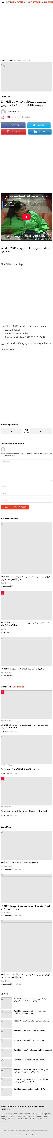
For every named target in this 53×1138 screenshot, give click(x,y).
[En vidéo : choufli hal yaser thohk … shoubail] (26, 791)
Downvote (41, 431)
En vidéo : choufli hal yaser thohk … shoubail (24, 811)
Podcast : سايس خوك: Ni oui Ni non (29, 1040)
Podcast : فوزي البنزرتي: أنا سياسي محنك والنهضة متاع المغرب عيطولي (25, 578)
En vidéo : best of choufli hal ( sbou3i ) (30, 1060)
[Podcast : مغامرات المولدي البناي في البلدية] (26, 651)
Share (4, 66)
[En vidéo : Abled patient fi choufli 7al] (6, 1092)
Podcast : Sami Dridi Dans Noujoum (19, 862)
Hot (2, 593)
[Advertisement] (26, 31)
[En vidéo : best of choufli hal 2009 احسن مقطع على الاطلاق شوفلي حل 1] (6, 1072)
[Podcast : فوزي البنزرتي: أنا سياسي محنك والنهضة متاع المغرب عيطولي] (26, 548)
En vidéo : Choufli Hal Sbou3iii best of (20, 769)
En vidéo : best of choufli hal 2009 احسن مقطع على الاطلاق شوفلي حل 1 (31, 1070)
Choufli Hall (18, 687)
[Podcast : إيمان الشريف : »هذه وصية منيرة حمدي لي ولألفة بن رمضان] (26, 888)
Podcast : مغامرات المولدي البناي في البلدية (22, 668)
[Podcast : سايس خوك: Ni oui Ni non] (6, 1043)
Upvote (11, 431)
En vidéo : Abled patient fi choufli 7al (29, 1089)
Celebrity (19, 1135)
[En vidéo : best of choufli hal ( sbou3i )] (6, 1063)
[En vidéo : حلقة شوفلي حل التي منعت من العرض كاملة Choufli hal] (26, 605)
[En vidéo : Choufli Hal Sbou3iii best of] (26, 749)
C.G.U (27, 1135)
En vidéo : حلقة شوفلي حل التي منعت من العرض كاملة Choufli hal (25, 624)
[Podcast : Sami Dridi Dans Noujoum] (26, 845)
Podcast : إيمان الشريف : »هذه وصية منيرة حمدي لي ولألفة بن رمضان (25, 907)
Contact (34, 1135)
